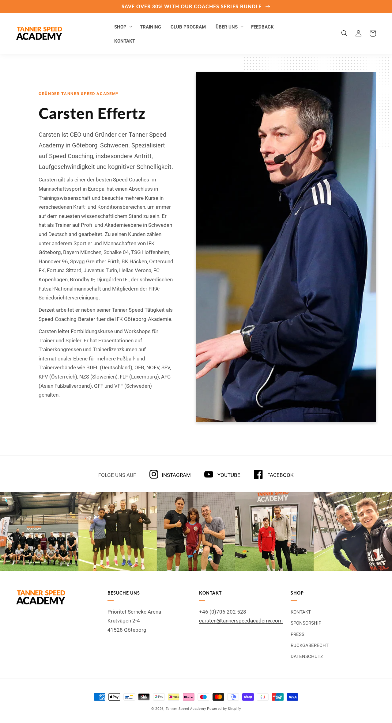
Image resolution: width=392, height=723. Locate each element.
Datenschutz (307, 656)
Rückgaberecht (310, 645)
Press (297, 634)
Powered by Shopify (224, 709)
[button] (122, 26)
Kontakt (301, 612)
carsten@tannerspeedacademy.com (241, 621)
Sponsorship (306, 623)
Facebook (279, 475)
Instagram (176, 475)
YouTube (228, 475)
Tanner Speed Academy (186, 709)
